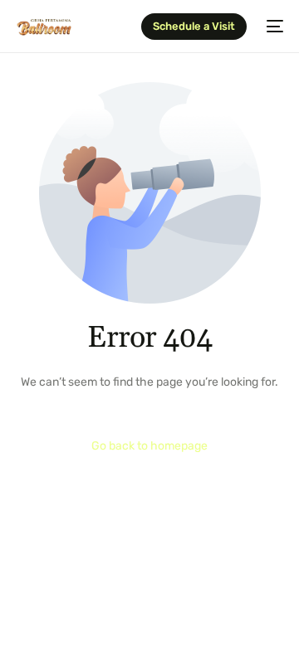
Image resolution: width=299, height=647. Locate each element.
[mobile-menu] (273, 26)
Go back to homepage (149, 446)
